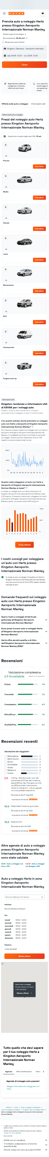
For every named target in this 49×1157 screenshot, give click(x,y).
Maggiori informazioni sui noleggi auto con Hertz (23, 1087)
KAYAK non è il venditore (14, 1140)
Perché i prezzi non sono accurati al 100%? (22, 1149)
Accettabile (12, 764)
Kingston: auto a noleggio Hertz (33, 1110)
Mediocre (11, 770)
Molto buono (13, 759)
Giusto (10, 767)
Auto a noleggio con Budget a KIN (35, 865)
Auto (16, 1107)
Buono (10, 762)
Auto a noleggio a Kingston (11, 1110)
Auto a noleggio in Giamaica (30, 1107)
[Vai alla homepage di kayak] (16, 13)
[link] (24, 545)
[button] (4, 13)
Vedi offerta (39, 166)
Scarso (10, 773)
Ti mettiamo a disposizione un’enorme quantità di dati (20, 1144)
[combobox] (15, 34)
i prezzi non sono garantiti (12, 1133)
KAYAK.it (9, 1107)
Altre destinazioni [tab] (24, 1071)
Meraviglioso (12, 756)
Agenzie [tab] (8, 1071)
